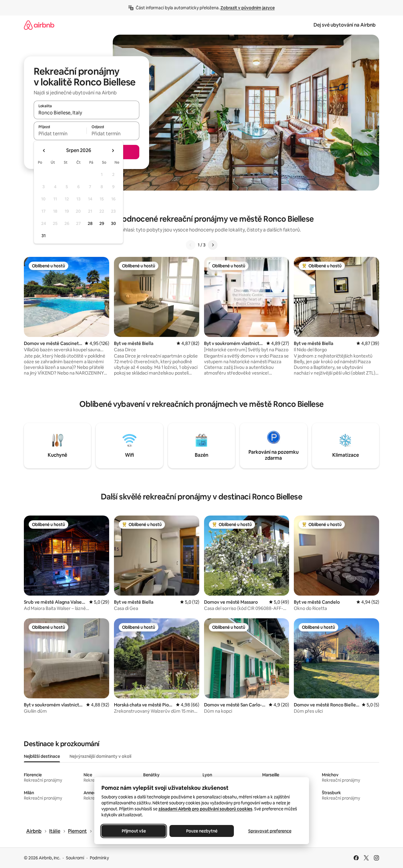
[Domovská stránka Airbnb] (39, 25)
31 (43, 235)
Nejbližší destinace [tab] (42, 756)
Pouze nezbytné (201, 831)
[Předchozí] (190, 245)
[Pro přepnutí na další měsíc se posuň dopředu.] (113, 150)
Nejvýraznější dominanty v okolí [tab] (100, 756)
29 (101, 223)
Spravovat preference (269, 831)
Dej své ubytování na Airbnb (345, 25)
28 (90, 223)
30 (113, 223)
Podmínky (99, 858)
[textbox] (60, 133)
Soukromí (75, 858)
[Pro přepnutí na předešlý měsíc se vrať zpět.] (44, 150)
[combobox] (86, 112)
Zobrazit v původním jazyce (247, 7)
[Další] (212, 245)
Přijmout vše (133, 831)
